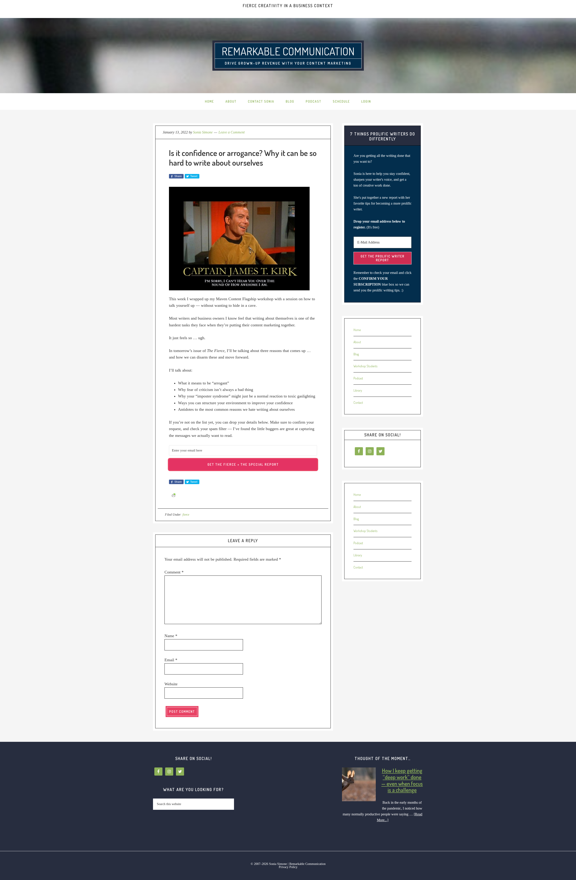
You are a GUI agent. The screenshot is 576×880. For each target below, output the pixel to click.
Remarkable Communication (288, 51)
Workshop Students (365, 366)
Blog (356, 354)
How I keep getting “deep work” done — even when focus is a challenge (402, 780)
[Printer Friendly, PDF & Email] (173, 495)
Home (357, 330)
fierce (185, 514)
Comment (174, 572)
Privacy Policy (288, 867)
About (357, 342)
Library (357, 390)
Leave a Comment (231, 132)
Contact (358, 402)
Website (171, 684)
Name (170, 636)
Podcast (358, 378)
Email (170, 660)
